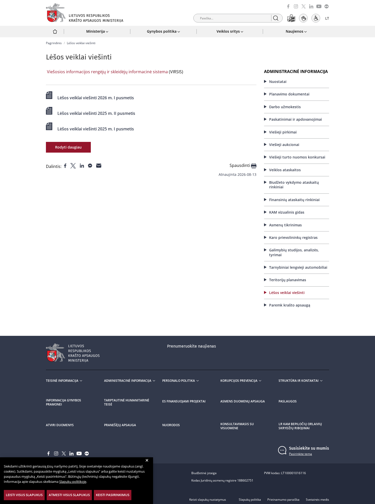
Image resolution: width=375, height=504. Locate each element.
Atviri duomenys (60, 425)
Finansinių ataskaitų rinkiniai (294, 199)
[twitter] (303, 6)
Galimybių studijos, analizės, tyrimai (294, 252)
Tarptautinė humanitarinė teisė (126, 402)
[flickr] (326, 6)
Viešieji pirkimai (283, 132)
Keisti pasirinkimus (112, 495)
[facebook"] (65, 165)
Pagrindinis (54, 43)
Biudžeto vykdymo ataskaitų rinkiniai (294, 184)
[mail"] (98, 165)
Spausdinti (240, 165)
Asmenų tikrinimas (285, 225)
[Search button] (275, 18)
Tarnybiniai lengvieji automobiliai (298, 267)
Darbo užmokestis (285, 106)
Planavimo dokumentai (289, 94)
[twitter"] (73, 165)
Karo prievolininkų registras (293, 237)
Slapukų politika (250, 500)
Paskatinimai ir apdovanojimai (295, 119)
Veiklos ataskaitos (285, 169)
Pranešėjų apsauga (120, 425)
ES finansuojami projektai (184, 401)
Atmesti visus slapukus (69, 495)
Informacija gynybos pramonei (63, 402)
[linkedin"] (82, 165)
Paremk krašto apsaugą (289, 305)
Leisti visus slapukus (24, 495)
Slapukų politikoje (72, 481)
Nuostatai (277, 81)
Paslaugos (288, 401)
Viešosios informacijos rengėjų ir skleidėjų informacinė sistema (107, 72)
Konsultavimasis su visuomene (237, 426)
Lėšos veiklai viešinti (287, 292)
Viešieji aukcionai (284, 144)
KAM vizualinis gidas (286, 212)
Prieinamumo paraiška (283, 500)
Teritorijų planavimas (287, 279)
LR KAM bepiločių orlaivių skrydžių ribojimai (300, 426)
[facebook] (288, 6)
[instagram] (295, 6)
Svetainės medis (317, 500)
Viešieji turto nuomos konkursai (297, 157)
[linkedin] (311, 6)
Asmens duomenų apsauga (242, 401)
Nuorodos (171, 425)
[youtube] (318, 6)
